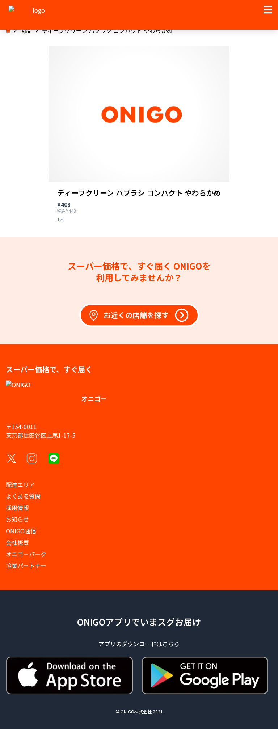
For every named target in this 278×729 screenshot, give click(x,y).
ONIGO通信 (21, 530)
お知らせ (17, 519)
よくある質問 (23, 496)
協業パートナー (26, 565)
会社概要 (17, 542)
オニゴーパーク (26, 554)
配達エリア (20, 484)
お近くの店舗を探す (136, 315)
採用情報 (17, 507)
